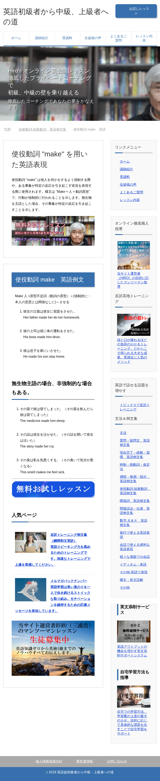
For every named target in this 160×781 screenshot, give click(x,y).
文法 (123, 433)
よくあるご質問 (118, 38)
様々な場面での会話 (135, 557)
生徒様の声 (93, 38)
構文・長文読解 (131, 580)
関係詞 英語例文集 (135, 501)
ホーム (16, 38)
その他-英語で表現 (134, 572)
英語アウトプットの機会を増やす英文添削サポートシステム (132, 651)
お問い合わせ (117, 761)
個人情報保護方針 (49, 761)
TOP (9, 129)
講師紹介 (41, 38)
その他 (125, 587)
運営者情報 (84, 761)
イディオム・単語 (133, 564)
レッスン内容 (144, 38)
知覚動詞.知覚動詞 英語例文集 (47, 129)
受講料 (67, 38)
